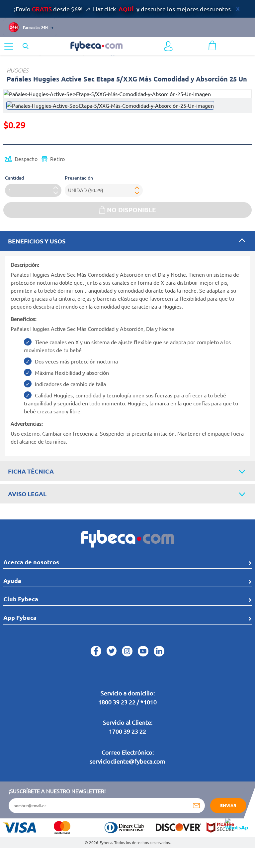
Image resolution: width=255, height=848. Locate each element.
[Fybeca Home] (96, 45)
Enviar (228, 805)
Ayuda (12, 580)
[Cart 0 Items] (212, 44)
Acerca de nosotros (31, 562)
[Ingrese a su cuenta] (168, 46)
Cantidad (14, 178)
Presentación (79, 178)
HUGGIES (17, 70)
